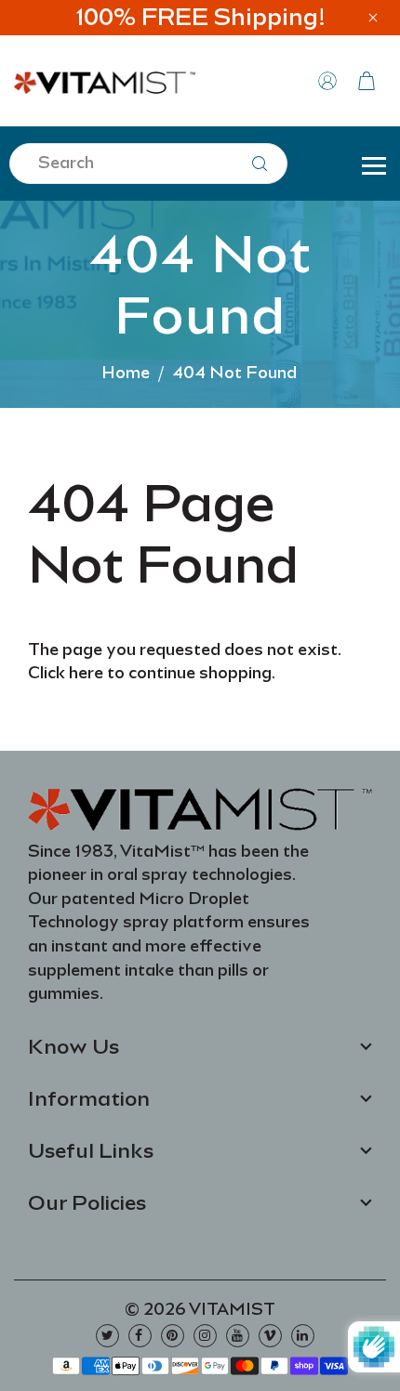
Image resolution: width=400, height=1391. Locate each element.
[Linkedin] (302, 1335)
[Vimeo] (270, 1335)
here (86, 672)
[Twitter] (107, 1335)
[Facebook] (140, 1335)
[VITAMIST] (104, 79)
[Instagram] (205, 1335)
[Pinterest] (172, 1335)
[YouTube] (237, 1335)
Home (125, 372)
